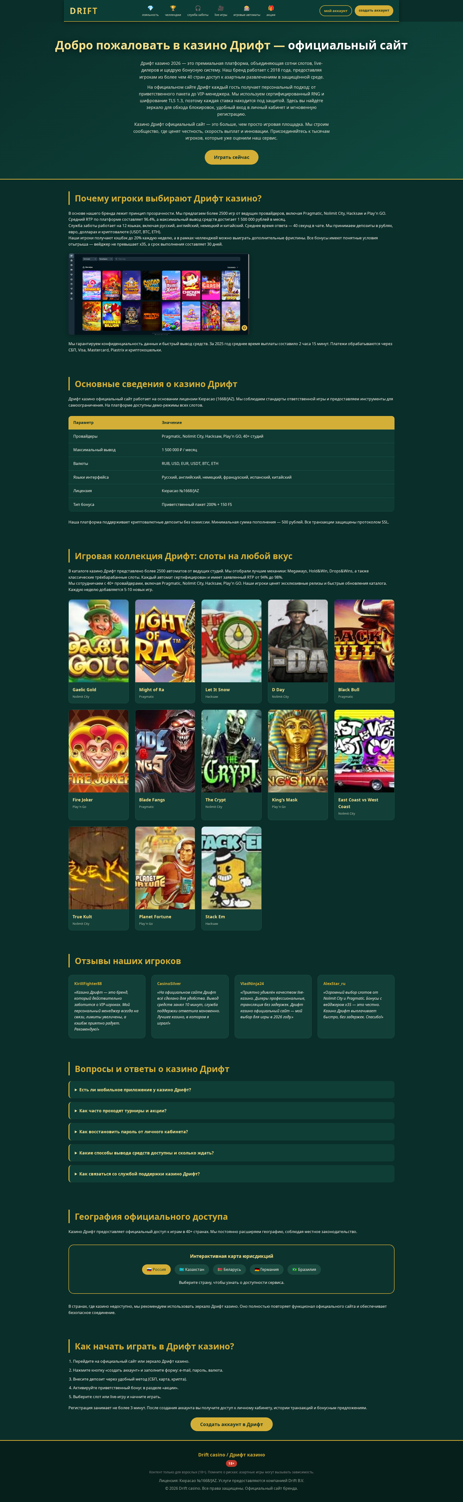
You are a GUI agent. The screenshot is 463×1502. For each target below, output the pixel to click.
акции (270, 11)
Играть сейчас (231, 157)
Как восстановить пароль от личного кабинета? (133, 1131)
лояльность (150, 11)
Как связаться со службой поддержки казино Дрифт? (139, 1174)
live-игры (221, 11)
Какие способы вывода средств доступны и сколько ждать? (146, 1153)
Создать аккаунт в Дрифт (231, 1424)
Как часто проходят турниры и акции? (122, 1110)
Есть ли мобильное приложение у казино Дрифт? (135, 1090)
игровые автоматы (246, 11)
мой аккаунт (335, 10)
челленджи (173, 11)
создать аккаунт (374, 10)
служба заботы (197, 11)
